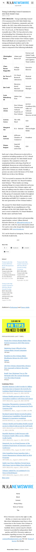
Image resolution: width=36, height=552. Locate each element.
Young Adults (25, 307)
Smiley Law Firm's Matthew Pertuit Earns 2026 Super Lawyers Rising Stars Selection (16, 464)
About (18, 497)
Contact (18, 500)
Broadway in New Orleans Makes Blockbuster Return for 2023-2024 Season (15, 358)
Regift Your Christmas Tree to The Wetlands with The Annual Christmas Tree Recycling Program (16, 375)
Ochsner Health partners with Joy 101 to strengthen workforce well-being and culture (17, 397)
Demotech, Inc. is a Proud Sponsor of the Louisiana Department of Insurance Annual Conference (17, 445)
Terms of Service (18, 507)
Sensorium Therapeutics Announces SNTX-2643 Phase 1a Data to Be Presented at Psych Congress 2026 (17, 406)
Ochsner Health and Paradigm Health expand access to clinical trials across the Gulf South (17, 425)
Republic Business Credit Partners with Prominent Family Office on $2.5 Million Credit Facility (15, 435)
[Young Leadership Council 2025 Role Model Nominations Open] (9, 270)
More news (5, 478)
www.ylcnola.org (18, 229)
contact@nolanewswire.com (12, 539)
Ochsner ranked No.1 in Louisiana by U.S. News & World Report (16, 472)
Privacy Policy (18, 503)
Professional (14, 307)
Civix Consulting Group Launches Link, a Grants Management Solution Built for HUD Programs (17, 455)
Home (18, 494)
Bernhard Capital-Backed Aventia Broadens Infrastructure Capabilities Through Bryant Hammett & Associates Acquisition (17, 416)
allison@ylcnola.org (23, 222)
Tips (18, 510)
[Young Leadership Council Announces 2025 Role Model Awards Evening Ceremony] (24, 271)
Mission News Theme (12, 549)
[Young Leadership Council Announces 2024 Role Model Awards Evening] (9, 292)
